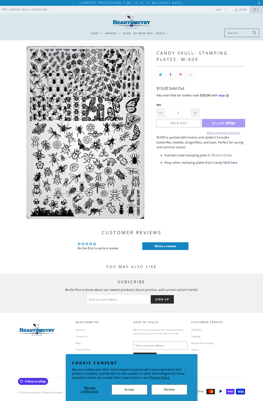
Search (195, 349)
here (234, 162)
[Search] (254, 33)
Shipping (195, 336)
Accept (129, 389)
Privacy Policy (159, 377)
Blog (78, 343)
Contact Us (81, 336)
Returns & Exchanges (202, 343)
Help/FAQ (196, 329)
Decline (169, 389)
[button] (97, 33)
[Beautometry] (131, 22)
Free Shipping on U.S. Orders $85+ (25, 9)
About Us (80, 329)
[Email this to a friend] (191, 74)
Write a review (165, 246)
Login (243, 9)
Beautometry (33, 392)
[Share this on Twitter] (161, 74)
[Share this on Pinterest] (181, 74)
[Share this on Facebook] (171, 74)
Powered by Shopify (52, 392)
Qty (159, 104)
